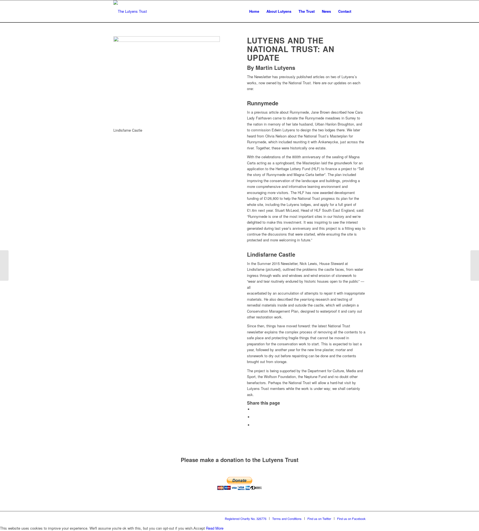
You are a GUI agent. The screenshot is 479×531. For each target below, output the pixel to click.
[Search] (360, 11)
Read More (214, 528)
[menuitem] (254, 11)
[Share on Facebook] (254, 409)
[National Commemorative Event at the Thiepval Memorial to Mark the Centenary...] (4, 265)
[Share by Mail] (254, 425)
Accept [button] (199, 528)
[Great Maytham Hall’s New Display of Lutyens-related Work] (474, 265)
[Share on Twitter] (254, 417)
